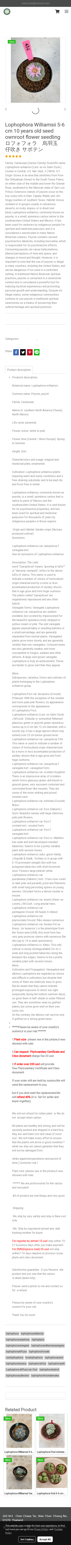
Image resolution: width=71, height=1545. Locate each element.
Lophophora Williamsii (50, 339)
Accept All (45, 1539)
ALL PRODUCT (28, 339)
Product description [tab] (19, 369)
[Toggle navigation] (66, 11)
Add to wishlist (16, 330)
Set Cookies (27, 1539)
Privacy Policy (41, 1529)
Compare (38, 330)
